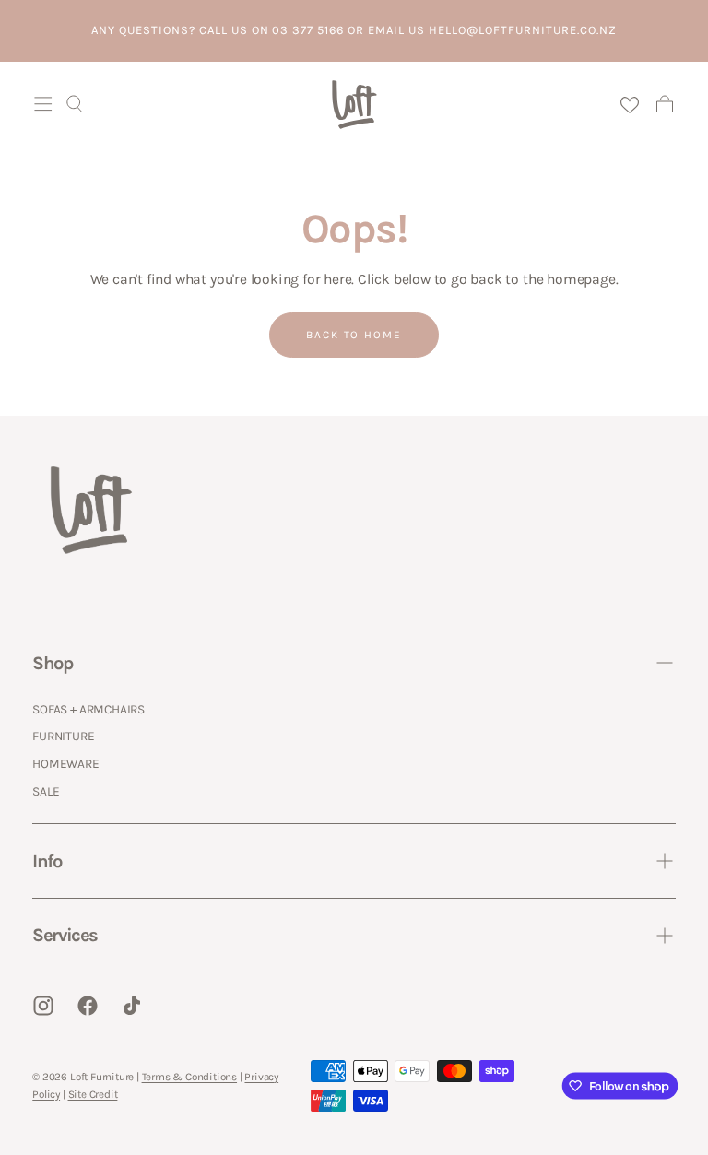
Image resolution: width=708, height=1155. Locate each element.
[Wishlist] (629, 104)
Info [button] (46, 861)
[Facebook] (87, 1005)
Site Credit (93, 1094)
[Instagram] (43, 1005)
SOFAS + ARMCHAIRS (88, 708)
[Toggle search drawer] (75, 104)
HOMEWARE (65, 763)
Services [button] (64, 935)
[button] (43, 104)
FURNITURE (63, 735)
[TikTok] (132, 1005)
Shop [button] (52, 663)
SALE (45, 791)
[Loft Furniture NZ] (90, 510)
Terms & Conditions (189, 1076)
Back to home (354, 334)
